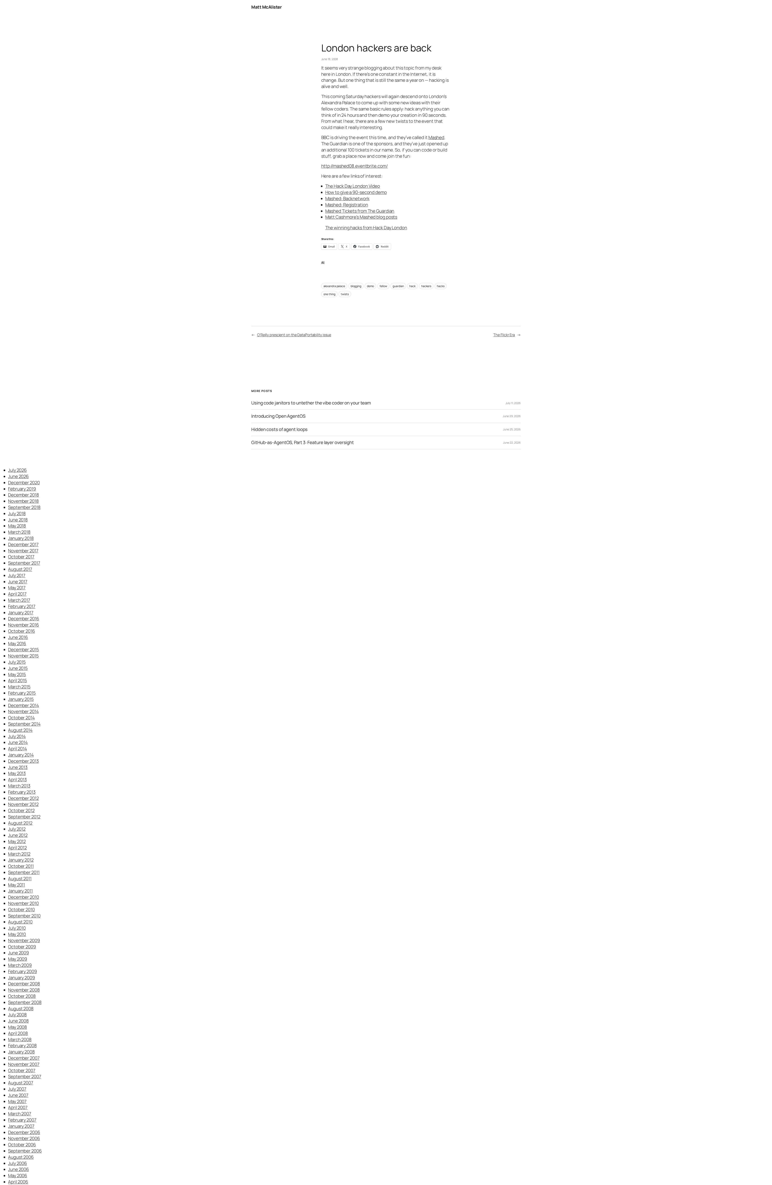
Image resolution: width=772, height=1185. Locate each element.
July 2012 (17, 829)
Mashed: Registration (346, 205)
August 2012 (20, 823)
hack (412, 286)
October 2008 (22, 996)
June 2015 (18, 668)
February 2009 (22, 971)
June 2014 (18, 742)
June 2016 (18, 637)
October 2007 (21, 1070)
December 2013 (23, 761)
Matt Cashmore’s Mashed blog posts (361, 217)
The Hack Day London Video (352, 186)
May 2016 (17, 644)
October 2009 (22, 947)
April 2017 (17, 594)
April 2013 (17, 780)
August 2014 (20, 730)
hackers (426, 286)
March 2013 (19, 786)
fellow (383, 286)
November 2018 (23, 501)
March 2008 (20, 1040)
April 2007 (18, 1107)
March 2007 (19, 1114)
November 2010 (23, 903)
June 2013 (18, 767)
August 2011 (20, 879)
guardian (398, 286)
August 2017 (20, 569)
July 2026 (17, 470)
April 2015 (17, 680)
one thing (329, 294)
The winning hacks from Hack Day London (366, 228)
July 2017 (16, 575)
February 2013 (22, 792)
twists (345, 294)
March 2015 (19, 687)
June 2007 (18, 1095)
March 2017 (19, 600)
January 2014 (21, 755)
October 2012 (21, 810)
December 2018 (23, 495)
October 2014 (21, 718)
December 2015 (23, 650)
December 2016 (23, 619)
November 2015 (23, 656)
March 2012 (19, 854)
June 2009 (18, 953)
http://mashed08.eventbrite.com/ (354, 166)
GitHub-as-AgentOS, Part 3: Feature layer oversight (302, 442)
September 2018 (24, 507)
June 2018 (18, 520)
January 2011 (20, 891)
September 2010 (24, 916)
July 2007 (17, 1089)
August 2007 (20, 1083)
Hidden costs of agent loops (279, 429)
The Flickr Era (504, 334)
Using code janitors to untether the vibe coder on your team (311, 402)
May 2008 (17, 1027)
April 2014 (17, 749)
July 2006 (17, 1163)
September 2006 (25, 1151)
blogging (356, 286)
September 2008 (25, 1002)
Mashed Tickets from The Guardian (359, 211)
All (323, 262)
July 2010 (17, 928)
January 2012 (21, 860)
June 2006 (18, 1169)
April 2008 (18, 1033)
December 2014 (23, 705)
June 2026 (18, 476)
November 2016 (23, 625)
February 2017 (21, 606)
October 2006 (22, 1145)
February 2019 (22, 489)
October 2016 (21, 631)
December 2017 (23, 544)
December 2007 (24, 1058)
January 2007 (21, 1126)
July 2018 (17, 514)
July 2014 (17, 736)
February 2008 (22, 1046)
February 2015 (22, 693)
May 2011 (16, 885)
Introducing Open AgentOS (278, 416)
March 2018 (19, 532)
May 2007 (17, 1101)
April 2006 (18, 1182)
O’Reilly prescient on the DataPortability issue (294, 334)
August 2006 (21, 1157)
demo (370, 286)
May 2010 (17, 934)
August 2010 (20, 922)
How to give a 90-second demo (356, 192)
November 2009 (24, 940)
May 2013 (17, 773)
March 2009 (20, 965)
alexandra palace (334, 286)
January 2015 (21, 699)
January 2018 (21, 538)
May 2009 (17, 959)
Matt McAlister (266, 7)
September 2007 (24, 1076)
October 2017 (21, 557)
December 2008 (24, 984)
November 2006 (24, 1138)
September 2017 (24, 563)
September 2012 (24, 817)
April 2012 (17, 848)
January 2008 (21, 1052)
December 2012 (23, 798)
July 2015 (17, 662)
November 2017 (23, 551)
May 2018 (17, 526)
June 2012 (18, 835)
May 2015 (17, 674)
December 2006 (24, 1132)
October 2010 (21, 910)
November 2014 (23, 711)
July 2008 (17, 1015)
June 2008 (18, 1021)
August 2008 (21, 1009)
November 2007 (23, 1064)
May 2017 (17, 588)
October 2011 (21, 866)
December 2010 (23, 897)
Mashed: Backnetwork (347, 198)
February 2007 (22, 1120)
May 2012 (17, 841)
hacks (441, 286)
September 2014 (24, 724)
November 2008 (24, 990)
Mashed (436, 137)
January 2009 (21, 978)
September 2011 (24, 872)
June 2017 (17, 582)
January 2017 (20, 613)
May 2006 (17, 1176)
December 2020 (24, 483)
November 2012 (23, 804)
